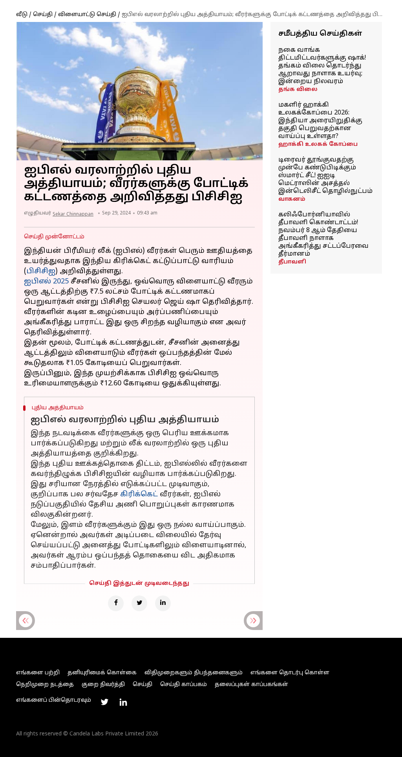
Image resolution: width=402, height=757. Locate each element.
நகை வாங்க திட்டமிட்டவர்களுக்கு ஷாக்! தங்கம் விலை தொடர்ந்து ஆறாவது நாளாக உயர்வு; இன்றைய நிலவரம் (322, 65)
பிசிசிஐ (40, 271)
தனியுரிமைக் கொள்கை (102, 673)
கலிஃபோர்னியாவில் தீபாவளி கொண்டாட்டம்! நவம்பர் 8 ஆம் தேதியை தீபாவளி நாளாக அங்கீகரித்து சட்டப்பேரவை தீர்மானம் (323, 234)
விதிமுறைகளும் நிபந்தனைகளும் (193, 673)
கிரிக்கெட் (139, 494)
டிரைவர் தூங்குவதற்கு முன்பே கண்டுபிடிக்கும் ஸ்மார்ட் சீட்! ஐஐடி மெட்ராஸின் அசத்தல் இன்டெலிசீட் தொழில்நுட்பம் (325, 175)
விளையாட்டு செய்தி (87, 14)
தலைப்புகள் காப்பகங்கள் (251, 684)
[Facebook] (116, 603)
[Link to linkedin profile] (123, 702)
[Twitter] (139, 603)
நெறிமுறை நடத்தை (45, 684)
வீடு (21, 14)
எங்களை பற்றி (38, 673)
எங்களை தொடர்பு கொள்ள (289, 673)
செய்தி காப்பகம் (183, 684)
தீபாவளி (292, 262)
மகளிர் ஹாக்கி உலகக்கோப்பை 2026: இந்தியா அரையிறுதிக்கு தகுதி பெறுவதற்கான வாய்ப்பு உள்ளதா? (320, 120)
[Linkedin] (163, 603)
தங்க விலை (298, 89)
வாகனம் (291, 199)
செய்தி (43, 14)
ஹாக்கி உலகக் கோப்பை (318, 144)
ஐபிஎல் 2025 (46, 281)
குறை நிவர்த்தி (103, 684)
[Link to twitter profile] (104, 702)
